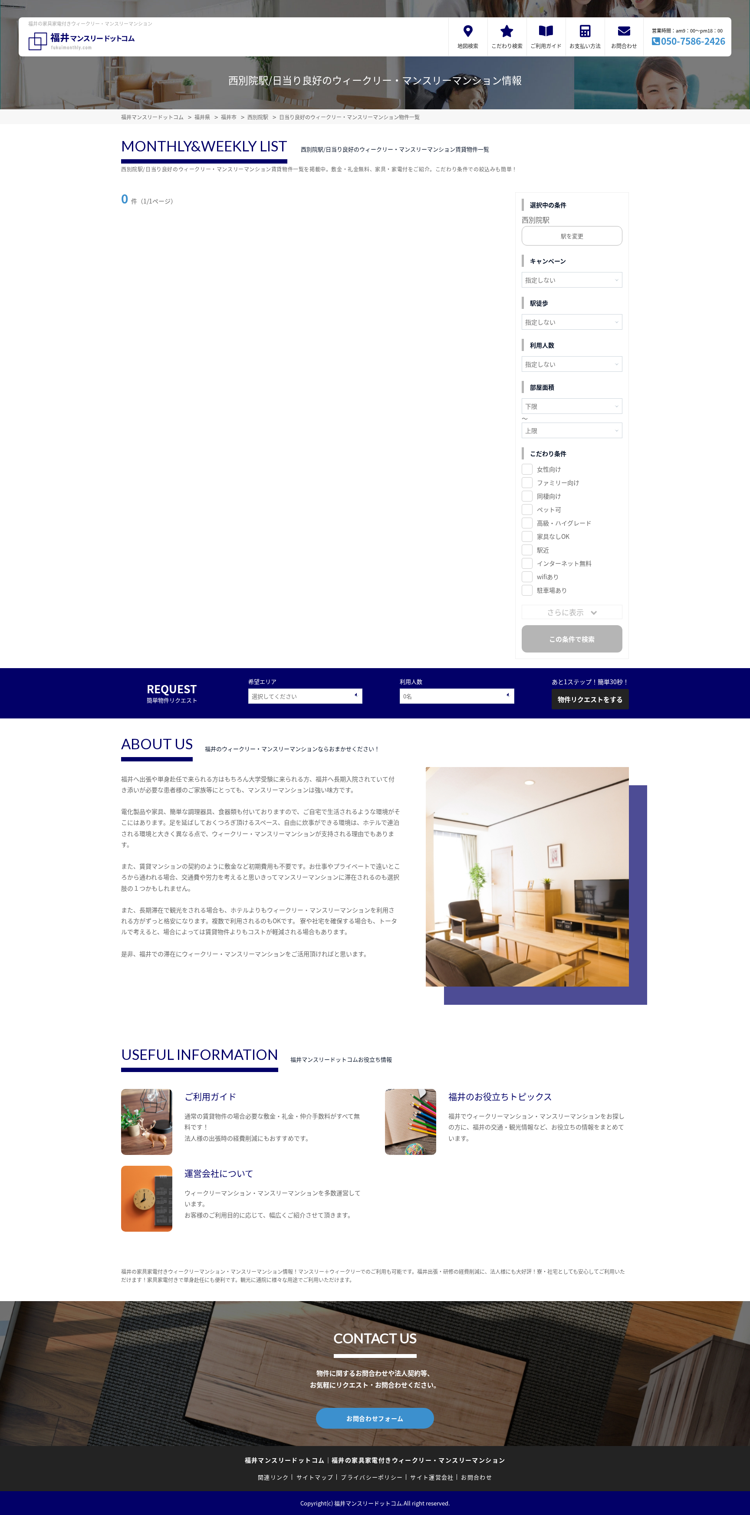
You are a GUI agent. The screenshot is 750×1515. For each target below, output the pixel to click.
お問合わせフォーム (375, 1418)
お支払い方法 (585, 45)
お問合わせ (624, 45)
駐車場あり (552, 590)
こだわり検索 (507, 45)
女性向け (549, 469)
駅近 (543, 549)
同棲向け (549, 496)
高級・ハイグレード (564, 522)
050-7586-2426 (693, 40)
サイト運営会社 (432, 1477)
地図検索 (467, 45)
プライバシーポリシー (372, 1477)
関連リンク (273, 1477)
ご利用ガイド (546, 45)
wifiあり (548, 576)
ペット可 (549, 509)
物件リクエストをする (590, 699)
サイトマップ (315, 1477)
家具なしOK (553, 536)
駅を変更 (572, 236)
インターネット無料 (564, 563)
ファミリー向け (558, 482)
